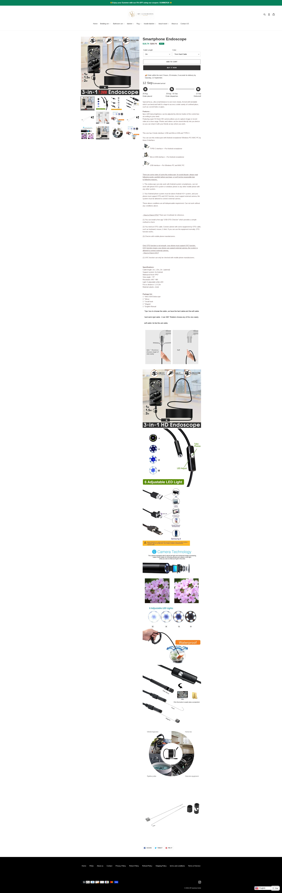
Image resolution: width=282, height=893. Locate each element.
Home (84, 866)
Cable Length (148, 50)
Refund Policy (147, 866)
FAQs (91, 866)
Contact (109, 866)
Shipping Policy (161, 866)
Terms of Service (194, 866)
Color (174, 50)
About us (100, 866)
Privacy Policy (121, 866)
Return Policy (134, 866)
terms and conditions (177, 866)
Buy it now (172, 68)
